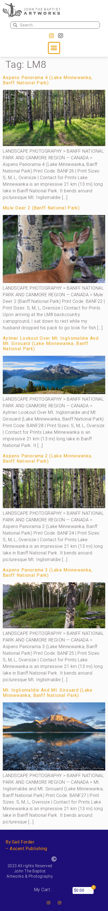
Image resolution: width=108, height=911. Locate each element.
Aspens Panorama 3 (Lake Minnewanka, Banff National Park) (47, 572)
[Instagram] (51, 35)
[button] (54, 48)
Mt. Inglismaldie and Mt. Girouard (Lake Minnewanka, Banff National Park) (48, 693)
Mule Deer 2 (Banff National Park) (41, 208)
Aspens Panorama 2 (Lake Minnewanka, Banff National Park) (47, 458)
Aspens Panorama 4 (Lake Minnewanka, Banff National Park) (47, 80)
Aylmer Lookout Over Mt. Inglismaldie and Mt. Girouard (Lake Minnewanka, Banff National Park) (51, 343)
